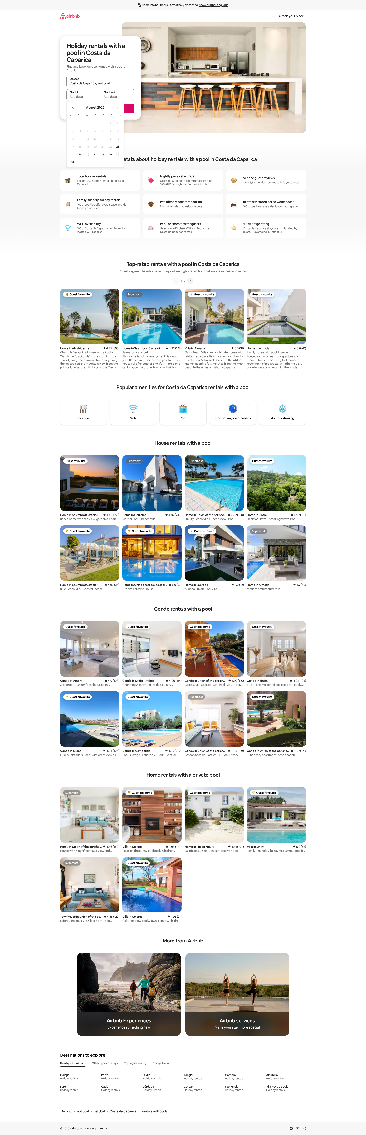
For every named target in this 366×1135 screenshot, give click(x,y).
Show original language (213, 5)
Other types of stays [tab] (105, 1063)
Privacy (91, 1128)
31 (72, 162)
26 (87, 154)
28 (102, 154)
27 (95, 154)
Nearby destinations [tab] (73, 1063)
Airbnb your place (291, 16)
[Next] (190, 281)
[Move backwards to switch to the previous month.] (73, 107)
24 (72, 154)
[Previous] (176, 281)
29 (110, 154)
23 (117, 146)
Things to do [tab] (161, 1063)
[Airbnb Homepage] (70, 16)
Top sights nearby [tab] (135, 1063)
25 (80, 154)
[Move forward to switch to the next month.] (117, 107)
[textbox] (83, 96)
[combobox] (100, 83)
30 (117, 154)
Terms (104, 1128)
